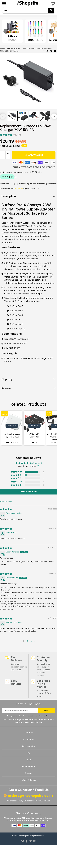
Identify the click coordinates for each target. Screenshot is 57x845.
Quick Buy (11, 426)
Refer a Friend (28, 766)
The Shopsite (24, 836)
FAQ (28, 753)
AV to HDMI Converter (34, 435)
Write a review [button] (29, 491)
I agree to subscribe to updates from (29, 716)
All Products (13, 48)
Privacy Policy (44, 716)
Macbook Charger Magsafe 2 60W (12, 435)
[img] (6, 509)
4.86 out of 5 (36, 463)
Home (3, 48)
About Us (28, 733)
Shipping (29, 773)
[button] (6, 135)
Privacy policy (28, 746)
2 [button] (27, 641)
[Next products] (51, 31)
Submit (46, 710)
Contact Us (28, 739)
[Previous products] (5, 31)
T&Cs (28, 759)
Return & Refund (28, 780)
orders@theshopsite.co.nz (30, 796)
